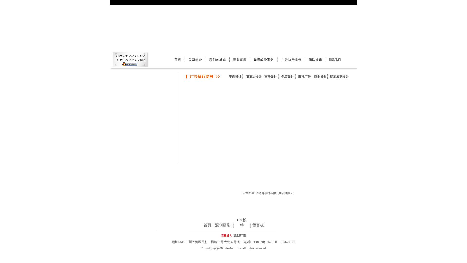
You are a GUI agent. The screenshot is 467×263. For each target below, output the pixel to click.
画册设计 (270, 76)
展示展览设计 (339, 76)
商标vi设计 (254, 76)
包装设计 (287, 76)
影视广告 (304, 76)
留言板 (258, 225)
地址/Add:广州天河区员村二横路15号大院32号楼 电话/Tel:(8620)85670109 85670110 (233, 242)
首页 (207, 225)
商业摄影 (320, 76)
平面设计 (235, 76)
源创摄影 (223, 225)
